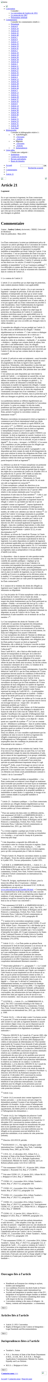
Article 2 (14, 51)
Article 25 (15, 44)
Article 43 (15, 75)
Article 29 (15, 97)
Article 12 (15, 79)
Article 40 (15, 35)
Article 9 (14, 40)
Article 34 (15, 59)
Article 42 (15, 62)
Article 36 (15, 86)
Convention (10, 9)
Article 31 (15, 124)
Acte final (14, 128)
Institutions (15, 154)
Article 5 (14, 90)
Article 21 (15, 95)
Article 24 (15, 31)
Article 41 (15, 48)
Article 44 (15, 88)
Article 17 (15, 42)
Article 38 (15, 112)
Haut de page (27, 1379)
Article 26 (15, 57)
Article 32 (15, 33)
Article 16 (15, 29)
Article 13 (15, 93)
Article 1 (14, 37)
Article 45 (15, 101)
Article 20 (15, 82)
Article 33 (15, 46)
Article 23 (15, 121)
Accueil (9, 165)
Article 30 (15, 110)
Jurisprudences (21, 148)
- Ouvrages (20, 137)
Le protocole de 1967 (19, 15)
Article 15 (15, 119)
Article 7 (14, 117)
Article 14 (15, 106)
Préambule (15, 24)
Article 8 (14, 26)
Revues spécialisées (18, 159)
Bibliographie (11, 130)
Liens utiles (10, 150)
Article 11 (14, 66)
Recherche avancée (35, 168)
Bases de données (18, 161)
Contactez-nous (14, 1379)
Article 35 (15, 73)
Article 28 (15, 84)
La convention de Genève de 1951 (24, 13)
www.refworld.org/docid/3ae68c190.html (17, 890)
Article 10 (15, 53)
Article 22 (15, 108)
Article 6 (14, 104)
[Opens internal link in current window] (44, 1374)
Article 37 (15, 99)
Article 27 (15, 70)
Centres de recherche (19, 157)
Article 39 (15, 126)
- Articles (19, 139)
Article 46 (15, 115)
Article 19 (15, 68)
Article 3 (14, 64)
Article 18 (15, 55)
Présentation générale (19, 17)
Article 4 (14, 77)
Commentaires (11, 20)
